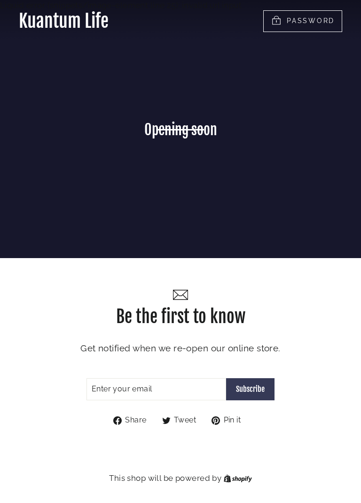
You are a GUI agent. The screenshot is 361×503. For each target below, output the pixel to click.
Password (311, 20)
